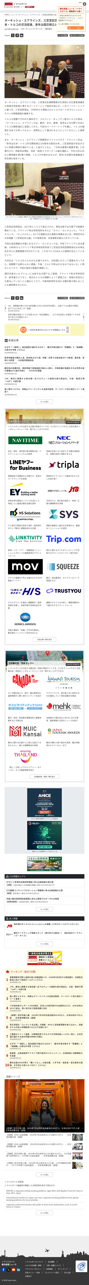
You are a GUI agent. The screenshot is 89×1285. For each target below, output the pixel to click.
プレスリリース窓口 (52, 1272)
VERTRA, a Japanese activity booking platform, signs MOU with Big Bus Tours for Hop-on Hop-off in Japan (44, 1191)
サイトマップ (63, 1269)
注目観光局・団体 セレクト (21, 663)
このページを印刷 (77, 35)
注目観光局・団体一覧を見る (44, 776)
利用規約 (49, 1269)
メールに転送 (63, 35)
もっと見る (44, 401)
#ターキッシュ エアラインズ (31, 29)
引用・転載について (53, 1265)
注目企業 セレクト (17, 421)
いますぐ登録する (76, 28)
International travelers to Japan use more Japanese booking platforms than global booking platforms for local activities (42, 1198)
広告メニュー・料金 (32, 1272)
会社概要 (51, 1262)
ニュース (14, 14)
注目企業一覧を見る (44, 639)
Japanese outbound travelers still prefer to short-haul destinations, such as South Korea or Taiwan (41, 1205)
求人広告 (67, 1272)
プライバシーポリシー (33, 1269)
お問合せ (28, 1276)
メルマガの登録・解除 (33, 1265)
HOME (7, 14)
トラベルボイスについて (34, 1262)
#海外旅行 (48, 29)
